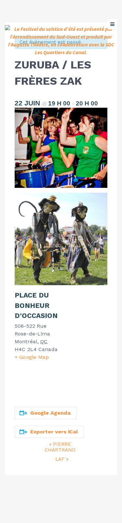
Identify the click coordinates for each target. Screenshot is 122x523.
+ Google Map (32, 357)
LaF (61, 459)
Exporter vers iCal (54, 432)
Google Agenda (50, 413)
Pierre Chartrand (60, 447)
